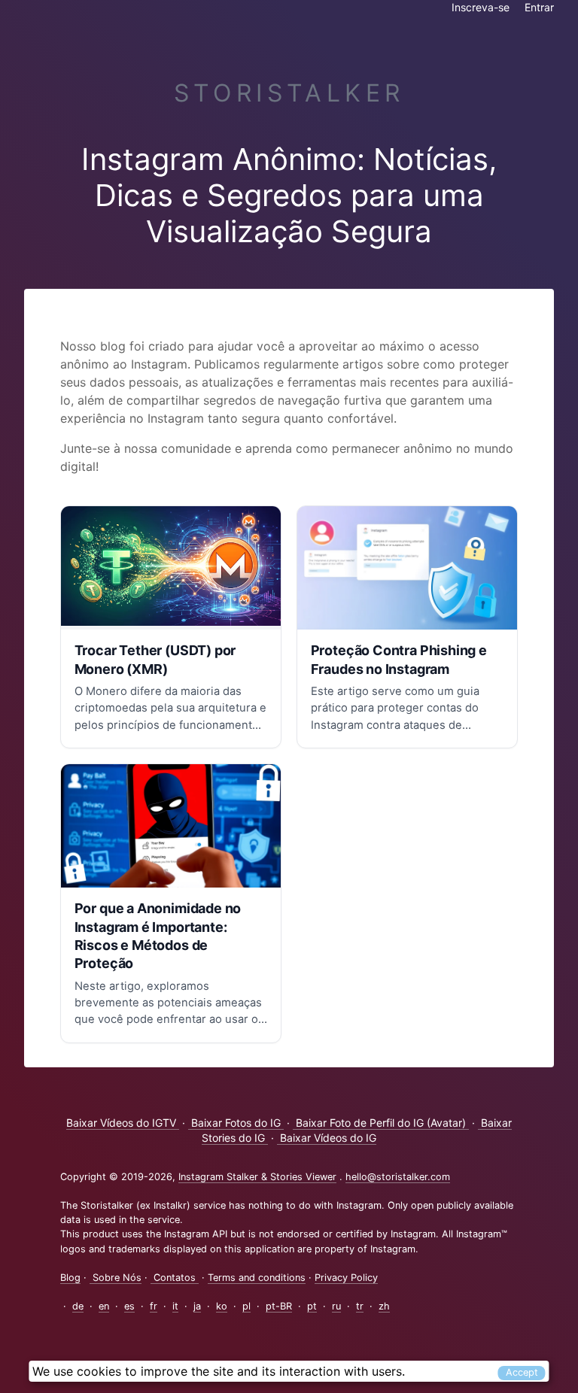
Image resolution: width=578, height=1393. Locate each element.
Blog (70, 1277)
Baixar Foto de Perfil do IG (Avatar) (381, 1122)
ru (336, 1306)
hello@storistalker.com (397, 1176)
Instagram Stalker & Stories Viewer (257, 1176)
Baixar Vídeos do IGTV (122, 1122)
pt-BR (279, 1306)
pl (246, 1306)
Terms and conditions (257, 1277)
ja (197, 1306)
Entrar (539, 7)
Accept (522, 1372)
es (129, 1306)
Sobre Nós (115, 1277)
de (78, 1306)
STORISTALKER (289, 93)
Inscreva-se (481, 7)
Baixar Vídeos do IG (326, 1137)
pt (312, 1306)
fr (153, 1306)
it (175, 1306)
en (104, 1306)
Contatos (175, 1277)
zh (384, 1306)
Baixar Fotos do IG (236, 1122)
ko (221, 1306)
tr (360, 1306)
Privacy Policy (346, 1277)
